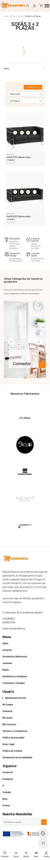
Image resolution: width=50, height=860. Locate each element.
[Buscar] (27, 6)
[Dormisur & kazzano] (25, 499)
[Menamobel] (13, 6)
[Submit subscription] (44, 822)
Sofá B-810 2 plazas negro (19, 157)
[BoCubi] (25, 445)
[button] (47, 5)
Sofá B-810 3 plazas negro (19, 216)
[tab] (25, 50)
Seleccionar (15, 94)
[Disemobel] (25, 472)
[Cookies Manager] (43, 833)
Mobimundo (11, 154)
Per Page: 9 (15, 101)
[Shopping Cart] (43, 843)
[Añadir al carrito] (22, 133)
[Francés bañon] (25, 526)
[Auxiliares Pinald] (25, 418)
